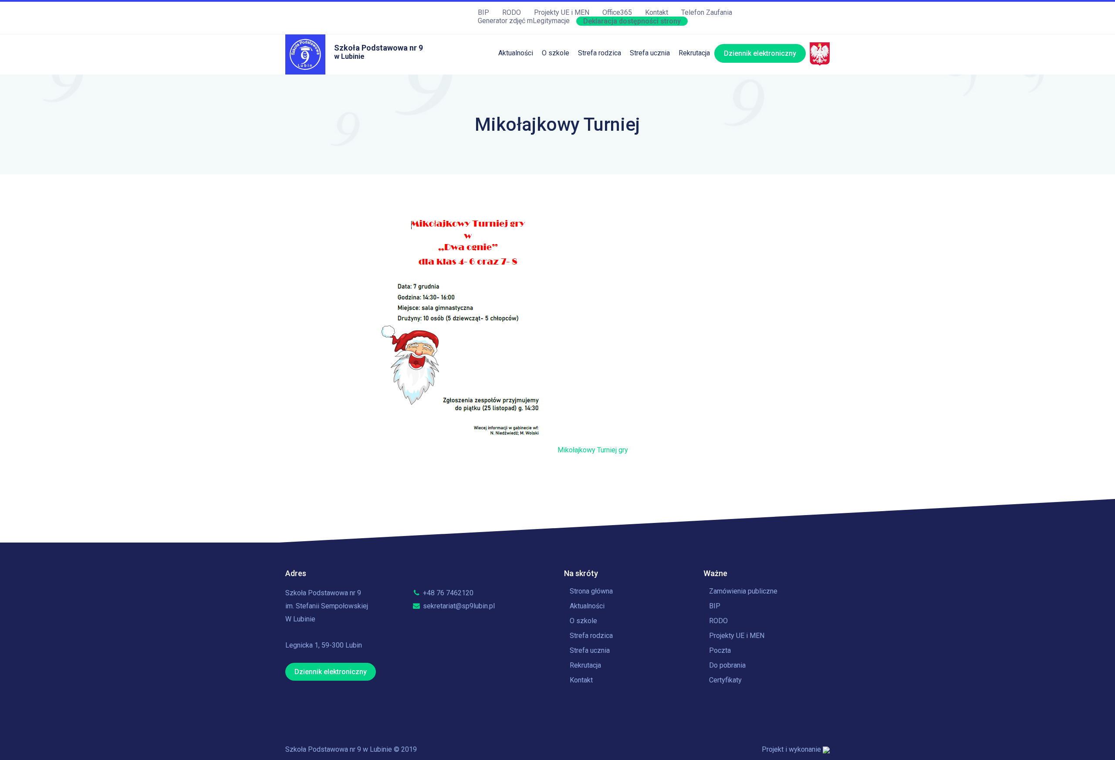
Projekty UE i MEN (561, 12)
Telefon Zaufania (706, 12)
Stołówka (592, 79)
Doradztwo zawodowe (664, 168)
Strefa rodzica (599, 53)
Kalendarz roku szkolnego (669, 79)
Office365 (617, 12)
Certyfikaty (725, 680)
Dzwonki (643, 115)
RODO (511, 12)
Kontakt (656, 12)
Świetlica (592, 97)
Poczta (720, 650)
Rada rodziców (600, 150)
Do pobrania (727, 665)
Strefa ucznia (650, 53)
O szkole (555, 53)
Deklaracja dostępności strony (632, 21)
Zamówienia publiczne (743, 591)
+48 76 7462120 (447, 593)
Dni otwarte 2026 (705, 79)
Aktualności (515, 53)
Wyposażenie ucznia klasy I (620, 186)
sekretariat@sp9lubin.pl (458, 606)
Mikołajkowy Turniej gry (593, 450)
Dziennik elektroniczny (760, 53)
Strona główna (591, 591)
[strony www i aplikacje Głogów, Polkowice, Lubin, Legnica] (826, 749)
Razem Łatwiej (600, 168)
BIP (483, 12)
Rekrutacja (694, 53)
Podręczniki (596, 115)
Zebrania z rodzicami (610, 133)
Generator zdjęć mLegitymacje (524, 21)
